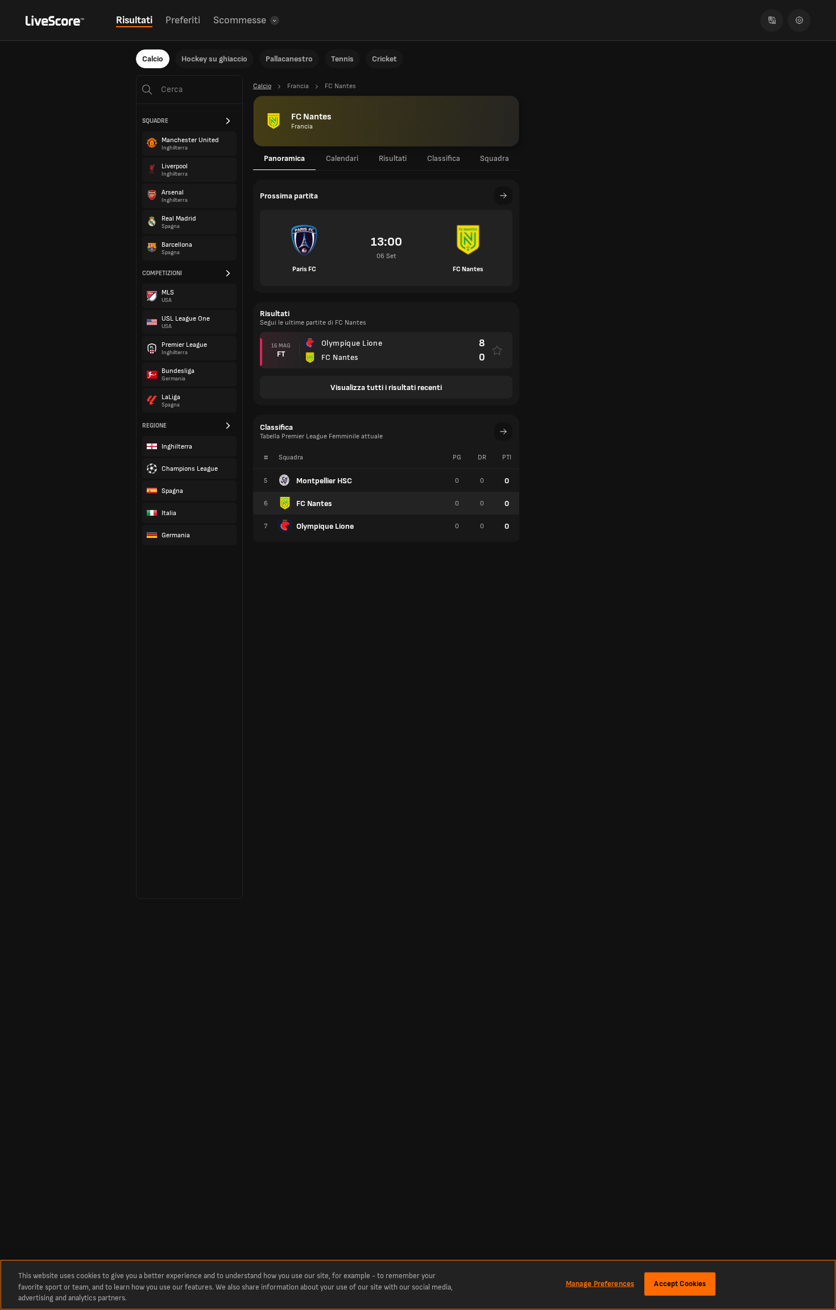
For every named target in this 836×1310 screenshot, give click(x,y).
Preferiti (182, 20)
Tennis (342, 59)
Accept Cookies (680, 1283)
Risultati (134, 20)
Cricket (384, 59)
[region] (418, 1284)
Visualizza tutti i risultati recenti (386, 387)
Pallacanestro (289, 59)
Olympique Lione (325, 526)
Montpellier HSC (324, 481)
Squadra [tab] (494, 158)
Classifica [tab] (443, 158)
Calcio (152, 59)
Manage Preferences (600, 1283)
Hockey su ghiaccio (214, 59)
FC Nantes (314, 503)
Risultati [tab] (393, 158)
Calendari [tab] (342, 158)
